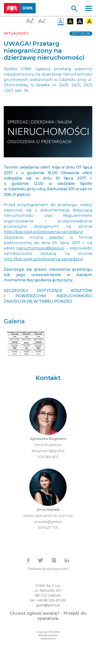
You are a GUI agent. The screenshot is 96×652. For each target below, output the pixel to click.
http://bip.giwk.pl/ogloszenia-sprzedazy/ (43, 231)
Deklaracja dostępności (48, 569)
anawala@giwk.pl (48, 522)
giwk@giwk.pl (48, 605)
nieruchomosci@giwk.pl (40, 248)
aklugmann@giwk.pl (48, 451)
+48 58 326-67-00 (51, 600)
